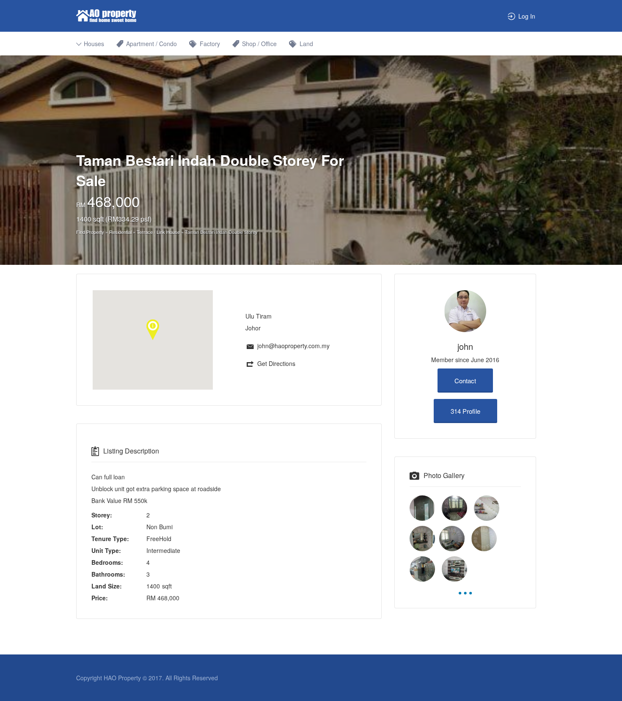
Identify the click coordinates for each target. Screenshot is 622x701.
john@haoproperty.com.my (293, 345)
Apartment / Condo (151, 43)
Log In (526, 16)
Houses (94, 43)
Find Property (90, 231)
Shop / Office (259, 43)
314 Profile (465, 411)
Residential (120, 231)
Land (306, 43)
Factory (210, 43)
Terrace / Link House (158, 231)
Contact (465, 380)
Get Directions (276, 363)
